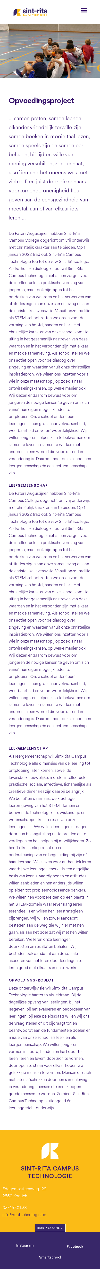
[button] (84, 10)
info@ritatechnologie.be (24, 1215)
